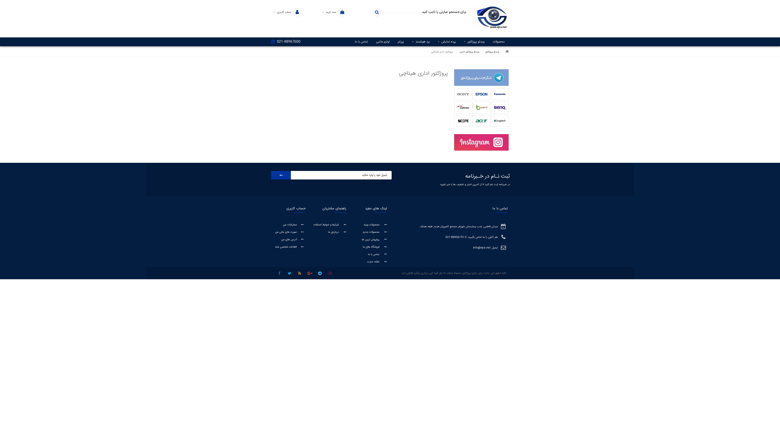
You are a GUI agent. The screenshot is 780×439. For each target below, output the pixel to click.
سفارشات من (290, 225)
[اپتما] (463, 107)
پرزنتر (401, 41)
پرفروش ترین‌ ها (371, 239)
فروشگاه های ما (371, 247)
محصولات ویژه (372, 225)
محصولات (499, 41)
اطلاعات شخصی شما (286, 247)
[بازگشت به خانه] (507, 51)
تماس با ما (361, 41)
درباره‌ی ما (334, 232)
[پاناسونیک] (500, 94)
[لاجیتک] (500, 121)
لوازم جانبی (383, 41)
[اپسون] (481, 94)
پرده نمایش (448, 41)
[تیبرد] (481, 107)
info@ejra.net (482, 248)
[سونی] (463, 94)
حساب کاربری (296, 208)
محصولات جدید (371, 232)
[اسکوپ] (463, 121)
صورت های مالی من (286, 232)
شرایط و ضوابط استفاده (327, 225)
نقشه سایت (373, 262)
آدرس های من (289, 239)
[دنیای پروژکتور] (491, 17)
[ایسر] (481, 121)
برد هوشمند (423, 41)
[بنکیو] (500, 107)
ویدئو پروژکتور (475, 41)
